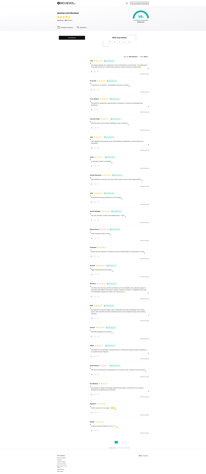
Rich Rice (93, 283)
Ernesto (92, 327)
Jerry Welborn (94, 99)
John (91, 61)
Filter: (143, 57)
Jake (91, 137)
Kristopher (93, 247)
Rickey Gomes (94, 229)
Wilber (92, 345)
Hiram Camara (94, 365)
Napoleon (93, 404)
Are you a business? (139, 3)
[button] (127, 3)
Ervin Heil (93, 81)
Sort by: (130, 57)
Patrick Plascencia (95, 175)
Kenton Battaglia (95, 211)
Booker (92, 422)
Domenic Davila (95, 119)
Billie (91, 305)
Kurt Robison (94, 383)
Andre (92, 157)
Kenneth (92, 265)
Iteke (91, 193)
